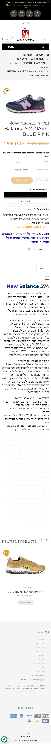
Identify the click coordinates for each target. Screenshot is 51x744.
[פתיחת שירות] (4, 739)
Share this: (42, 249)
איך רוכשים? (39, 643)
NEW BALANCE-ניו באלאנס (30, 58)
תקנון (42, 667)
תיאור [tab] (42, 268)
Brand (27, 54)
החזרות (41, 655)
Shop (39, 54)
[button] (6, 91)
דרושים (41, 659)
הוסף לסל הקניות (22, 180)
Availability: (42, 209)
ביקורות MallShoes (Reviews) (32, 679)
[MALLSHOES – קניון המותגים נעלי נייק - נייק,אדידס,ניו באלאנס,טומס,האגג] (25, 34)
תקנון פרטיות (39, 663)
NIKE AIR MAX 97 (25, 587)
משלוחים (40, 651)
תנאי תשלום (39, 647)
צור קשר (41, 671)
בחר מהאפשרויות (25, 603)
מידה (45, 161)
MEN (16, 214)
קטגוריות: (44, 214)
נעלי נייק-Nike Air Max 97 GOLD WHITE (25, 592)
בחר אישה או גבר (40, 169)
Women (35, 222)
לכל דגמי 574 (25, 201)
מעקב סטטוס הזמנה (37, 675)
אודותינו (41, 639)
